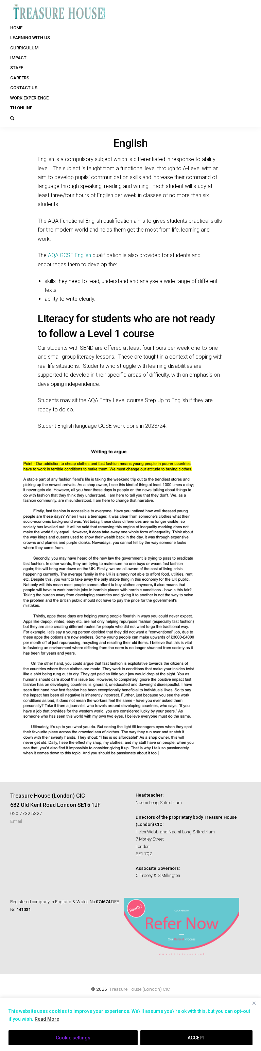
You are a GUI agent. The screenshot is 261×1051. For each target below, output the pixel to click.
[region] (130, 1024)
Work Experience (29, 97)
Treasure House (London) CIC (139, 989)
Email (16, 821)
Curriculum (24, 47)
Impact (18, 57)
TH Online (21, 107)
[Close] (254, 1003)
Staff (16, 67)
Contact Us (23, 87)
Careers (19, 77)
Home (16, 27)
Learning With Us (30, 37)
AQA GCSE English (69, 255)
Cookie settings (73, 1037)
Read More (47, 1019)
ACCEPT (196, 1037)
